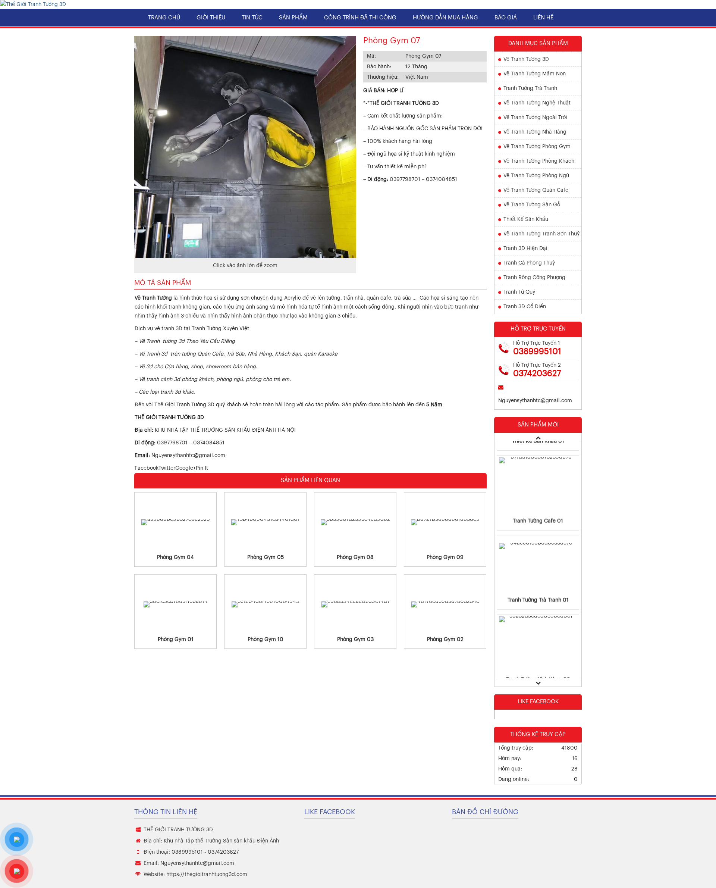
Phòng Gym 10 (265, 639)
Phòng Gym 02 (445, 639)
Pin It (202, 468)
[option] (538, 473)
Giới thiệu (211, 18)
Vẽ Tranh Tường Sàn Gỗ (531, 204)
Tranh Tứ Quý (519, 292)
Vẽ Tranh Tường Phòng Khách (538, 161)
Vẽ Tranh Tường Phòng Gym (537, 146)
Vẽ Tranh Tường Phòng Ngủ (536, 175)
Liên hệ (543, 18)
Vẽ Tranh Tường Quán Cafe (535, 190)
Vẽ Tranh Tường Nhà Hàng (534, 132)
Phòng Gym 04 (175, 557)
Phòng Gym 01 (176, 639)
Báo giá (505, 18)
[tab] (162, 283)
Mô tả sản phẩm (162, 282)
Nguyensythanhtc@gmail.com (188, 455)
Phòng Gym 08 (355, 557)
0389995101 (537, 351)
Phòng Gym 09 (445, 557)
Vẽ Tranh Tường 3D (526, 59)
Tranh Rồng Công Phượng (534, 277)
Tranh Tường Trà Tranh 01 (538, 580)
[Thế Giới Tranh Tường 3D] (33, 4)
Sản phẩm (293, 18)
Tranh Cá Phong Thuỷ (529, 263)
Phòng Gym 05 (265, 557)
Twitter (166, 468)
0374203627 (537, 373)
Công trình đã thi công (360, 18)
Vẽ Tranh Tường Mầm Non (534, 73)
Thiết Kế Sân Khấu (525, 219)
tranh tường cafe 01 (538, 501)
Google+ (185, 468)
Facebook (146, 468)
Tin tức (252, 18)
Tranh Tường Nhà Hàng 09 (538, 659)
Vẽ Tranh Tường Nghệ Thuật (537, 103)
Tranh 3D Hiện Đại (525, 248)
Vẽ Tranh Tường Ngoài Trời (535, 117)
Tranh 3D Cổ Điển (524, 306)
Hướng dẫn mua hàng (445, 18)
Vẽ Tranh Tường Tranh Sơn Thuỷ (541, 234)
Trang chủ (164, 18)
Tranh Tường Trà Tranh (530, 88)
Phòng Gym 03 (355, 639)
